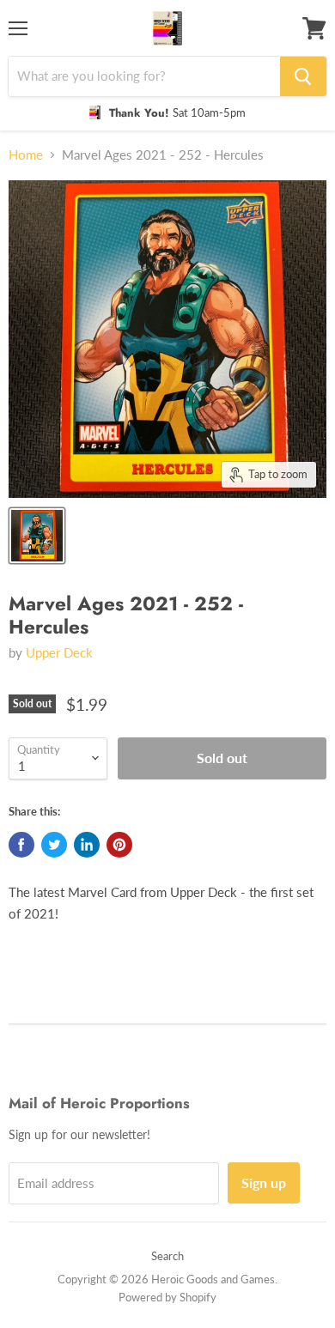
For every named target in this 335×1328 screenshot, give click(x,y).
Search (167, 1256)
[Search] (303, 76)
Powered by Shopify (167, 1297)
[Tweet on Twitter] (54, 845)
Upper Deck (59, 652)
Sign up (263, 1182)
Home (26, 155)
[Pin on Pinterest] (119, 845)
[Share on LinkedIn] (87, 845)
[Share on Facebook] (21, 845)
